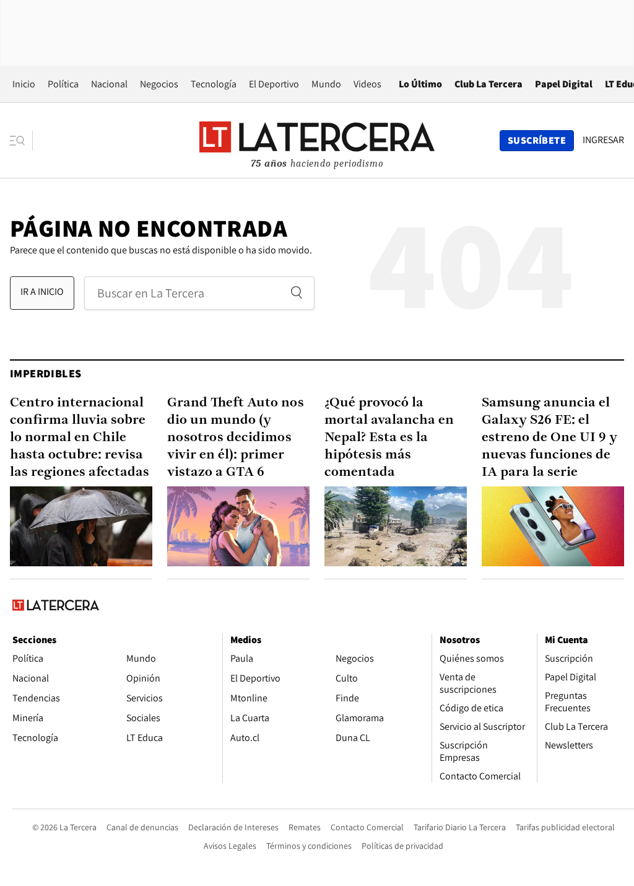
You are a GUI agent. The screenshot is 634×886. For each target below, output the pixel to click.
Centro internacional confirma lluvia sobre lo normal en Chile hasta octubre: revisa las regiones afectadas (79, 438)
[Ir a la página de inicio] (317, 140)
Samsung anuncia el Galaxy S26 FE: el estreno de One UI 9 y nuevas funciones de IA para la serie (549, 438)
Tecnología (214, 83)
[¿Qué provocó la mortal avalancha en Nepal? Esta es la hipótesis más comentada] (395, 526)
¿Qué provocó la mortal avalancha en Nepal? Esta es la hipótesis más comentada (389, 438)
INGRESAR (603, 140)
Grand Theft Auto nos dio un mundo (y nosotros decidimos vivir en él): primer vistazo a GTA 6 (235, 438)
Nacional (109, 83)
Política (63, 83)
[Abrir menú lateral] (21, 141)
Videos (367, 83)
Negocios (159, 83)
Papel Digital (564, 83)
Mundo (326, 83)
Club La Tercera (488, 83)
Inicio (23, 83)
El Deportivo (274, 83)
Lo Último (420, 83)
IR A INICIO (42, 291)
